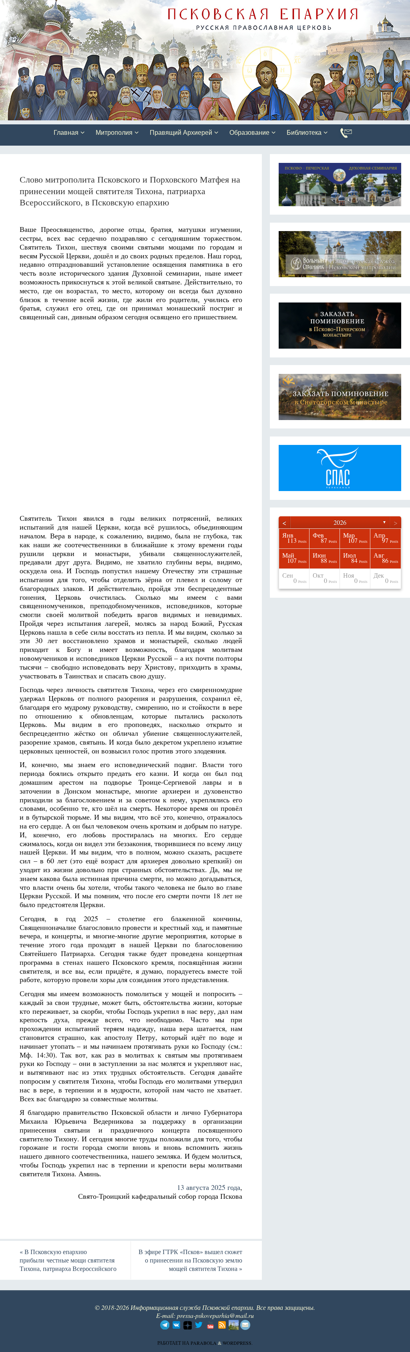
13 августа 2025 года (208, 1187)
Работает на (174, 1343)
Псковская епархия (113, 6)
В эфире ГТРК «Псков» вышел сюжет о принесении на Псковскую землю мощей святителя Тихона (190, 1260)
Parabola (204, 1343)
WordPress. (238, 1343)
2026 (340, 522)
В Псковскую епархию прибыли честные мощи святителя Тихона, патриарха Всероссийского (68, 1260)
